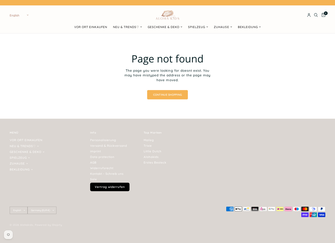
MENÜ (14, 132)
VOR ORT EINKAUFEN (90, 27)
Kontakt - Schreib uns (106, 174)
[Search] (316, 15)
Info (93, 132)
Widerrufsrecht (101, 168)
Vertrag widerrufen (110, 187)
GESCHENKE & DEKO (163, 27)
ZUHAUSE (221, 27)
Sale (93, 179)
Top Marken (153, 132)
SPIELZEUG (196, 27)
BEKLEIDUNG (248, 27)
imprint (95, 151)
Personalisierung (103, 140)
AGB (93, 162)
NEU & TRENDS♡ (126, 27)
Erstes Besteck (155, 162)
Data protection (102, 157)
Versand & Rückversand (108, 146)
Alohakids (151, 157)
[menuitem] (90, 27)
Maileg (149, 140)
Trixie (148, 146)
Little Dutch (152, 151)
